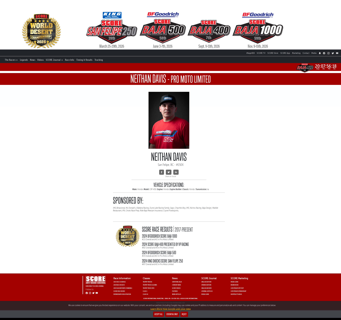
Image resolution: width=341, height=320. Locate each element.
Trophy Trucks (147, 282)
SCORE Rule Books (119, 291)
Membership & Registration (122, 294)
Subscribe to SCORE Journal (95, 286)
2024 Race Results (119, 285)
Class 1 (145, 291)
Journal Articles (207, 291)
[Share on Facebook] (161, 172)
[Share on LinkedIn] (176, 172)
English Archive (206, 288)
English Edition (206, 282)
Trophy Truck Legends (150, 285)
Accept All (159, 314)
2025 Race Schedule (119, 282)
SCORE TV (261, 53)
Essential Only (172, 314)
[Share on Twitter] (168, 172)
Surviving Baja (177, 282)
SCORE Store (272, 53)
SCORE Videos (176, 288)
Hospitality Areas (236, 294)
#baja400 (250, 53)
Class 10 (145, 294)
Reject (184, 314)
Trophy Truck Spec (149, 288)
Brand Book (234, 285)
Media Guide (205, 294)
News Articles (176, 294)
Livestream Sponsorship (238, 291)
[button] (11, 59)
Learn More (156, 308)
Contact (306, 53)
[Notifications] (320, 52)
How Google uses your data (177, 308)
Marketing (296, 53)
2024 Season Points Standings (122, 288)
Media (314, 53)
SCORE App (285, 53)
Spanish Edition (206, 285)
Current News (176, 285)
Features (175, 291)
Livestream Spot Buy (237, 288)
